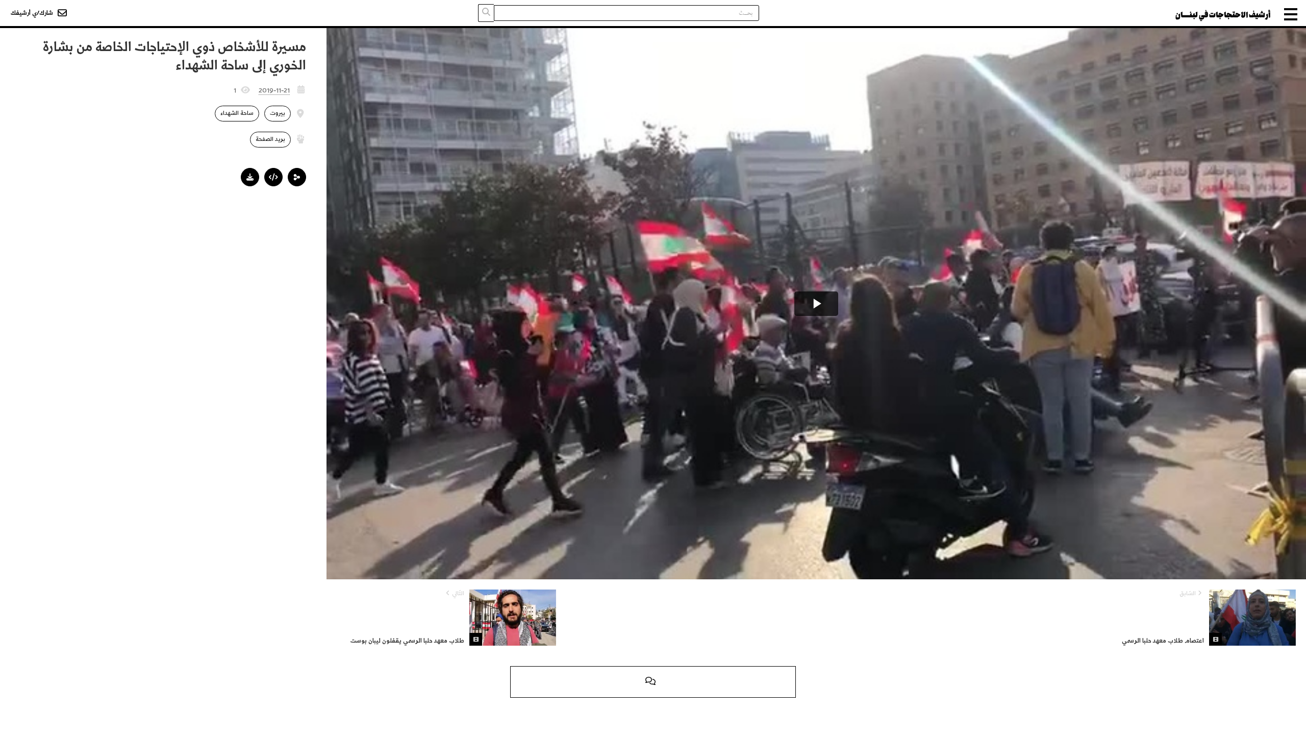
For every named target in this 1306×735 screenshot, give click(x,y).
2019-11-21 (274, 90)
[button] (297, 177)
